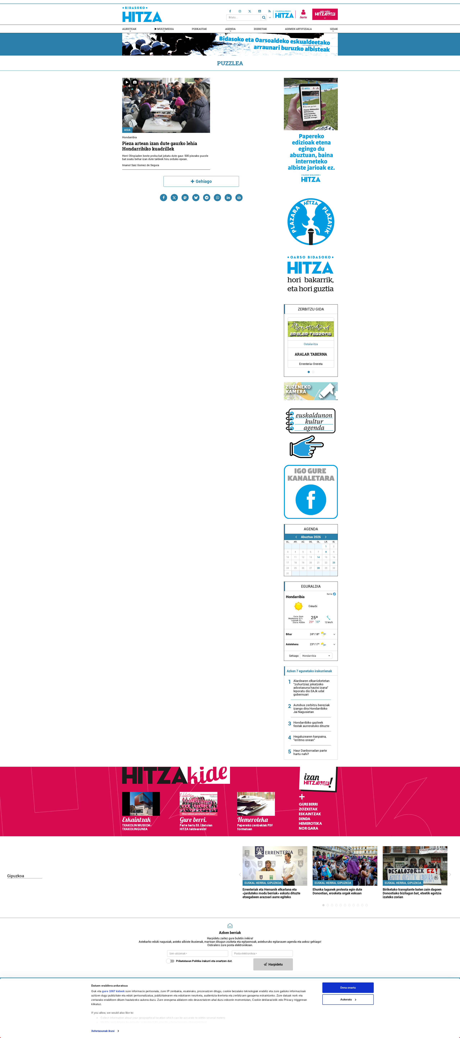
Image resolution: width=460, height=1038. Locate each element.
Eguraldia (311, 586)
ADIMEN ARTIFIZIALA (298, 29)
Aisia (127, 130)
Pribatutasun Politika (188, 961)
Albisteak (129, 29)
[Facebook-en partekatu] (163, 197)
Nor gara (308, 828)
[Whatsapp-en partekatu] (217, 197)
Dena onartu (348, 987)
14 (318, 557)
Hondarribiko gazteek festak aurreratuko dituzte (311, 724)
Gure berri (308, 804)
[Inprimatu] (239, 197)
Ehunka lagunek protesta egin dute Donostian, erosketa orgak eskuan (337, 891)
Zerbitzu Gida (311, 309)
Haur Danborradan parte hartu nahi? (310, 752)
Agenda (230, 29)
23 (334, 562)
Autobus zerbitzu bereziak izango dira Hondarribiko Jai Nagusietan (311, 708)
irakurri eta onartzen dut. (204, 961)
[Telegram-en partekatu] (206, 197)
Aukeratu (346, 999)
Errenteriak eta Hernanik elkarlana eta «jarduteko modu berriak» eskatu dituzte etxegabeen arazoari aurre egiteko (271, 893)
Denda (304, 819)
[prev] (296, 537)
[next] (325, 537)
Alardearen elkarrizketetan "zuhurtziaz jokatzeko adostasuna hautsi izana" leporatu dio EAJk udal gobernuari (311, 687)
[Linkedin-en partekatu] (228, 197)
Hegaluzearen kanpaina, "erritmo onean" (309, 738)
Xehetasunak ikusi (102, 1030)
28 (318, 568)
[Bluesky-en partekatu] (195, 197)
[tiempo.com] (334, 593)
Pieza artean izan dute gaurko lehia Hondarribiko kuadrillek (159, 146)
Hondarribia (129, 137)
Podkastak (199, 29)
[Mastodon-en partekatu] (185, 197)
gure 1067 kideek (113, 991)
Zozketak (260, 29)
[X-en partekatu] (174, 197)
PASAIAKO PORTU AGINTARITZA (310, 354)
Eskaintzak (310, 814)
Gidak (334, 29)
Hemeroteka (310, 824)
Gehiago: (294, 655)
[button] (316, 656)
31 (320, 546)
